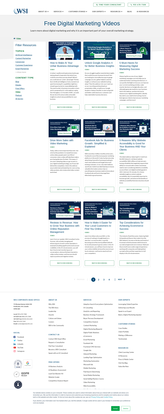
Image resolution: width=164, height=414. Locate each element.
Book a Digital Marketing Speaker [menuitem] (130, 315)
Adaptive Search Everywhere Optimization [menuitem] (98, 304)
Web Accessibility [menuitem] (89, 386)
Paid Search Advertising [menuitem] (91, 372)
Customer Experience (24, 65)
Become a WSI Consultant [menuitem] (57, 349)
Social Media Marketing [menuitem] (91, 375)
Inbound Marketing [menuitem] (90, 354)
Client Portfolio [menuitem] (123, 332)
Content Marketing (23, 58)
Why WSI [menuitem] (52, 304)
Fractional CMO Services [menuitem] (91, 347)
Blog (129, 11)
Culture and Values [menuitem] (55, 318)
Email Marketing (22, 69)
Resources (116, 11)
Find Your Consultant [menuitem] (56, 346)
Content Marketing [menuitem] (90, 325)
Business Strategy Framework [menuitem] (93, 315)
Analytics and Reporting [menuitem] (91, 311)
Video (17, 92)
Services (58, 11)
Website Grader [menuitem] (54, 377)
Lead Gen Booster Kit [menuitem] (56, 374)
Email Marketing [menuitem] (89, 340)
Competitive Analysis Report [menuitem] (58, 381)
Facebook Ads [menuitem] (88, 343)
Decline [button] (125, 408)
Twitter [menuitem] (19, 340)
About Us (42, 11)
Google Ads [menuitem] (87, 350)
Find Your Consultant (110, 5)
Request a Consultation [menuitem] (56, 342)
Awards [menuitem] (51, 315)
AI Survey (19, 99)
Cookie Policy (107, 397)
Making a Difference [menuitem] (125, 335)
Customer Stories (77, 11)
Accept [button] (115, 408)
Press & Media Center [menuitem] (126, 359)
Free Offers (20, 88)
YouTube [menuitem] (20, 348)
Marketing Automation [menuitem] (91, 361)
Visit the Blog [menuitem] (123, 363)
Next (120, 279)
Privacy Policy (95, 397)
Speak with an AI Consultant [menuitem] (58, 353)
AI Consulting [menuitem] (88, 308)
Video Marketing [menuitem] (89, 382)
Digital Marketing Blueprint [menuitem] (92, 329)
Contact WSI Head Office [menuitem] (57, 339)
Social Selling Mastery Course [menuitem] (93, 379)
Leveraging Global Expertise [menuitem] (128, 304)
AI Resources (143, 11)
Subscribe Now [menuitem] (123, 366)
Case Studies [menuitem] (122, 328)
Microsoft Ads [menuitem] (88, 364)
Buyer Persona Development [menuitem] (93, 318)
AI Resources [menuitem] (122, 356)
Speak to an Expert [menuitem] (124, 311)
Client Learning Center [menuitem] (126, 352)
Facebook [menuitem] (20, 337)
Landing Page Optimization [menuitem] (92, 357)
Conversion (19, 62)
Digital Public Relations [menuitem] (91, 333)
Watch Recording (65, 107)
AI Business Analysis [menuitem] (56, 366)
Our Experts (98, 11)
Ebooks (18, 85)
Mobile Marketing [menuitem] (89, 368)
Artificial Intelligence (23, 55)
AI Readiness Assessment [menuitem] (57, 370)
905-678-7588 (139, 5)
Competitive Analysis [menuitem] (90, 322)
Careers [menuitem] (51, 322)
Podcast (18, 95)
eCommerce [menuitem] (87, 336)
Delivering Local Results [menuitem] (126, 308)
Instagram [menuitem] (20, 351)
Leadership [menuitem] (52, 311)
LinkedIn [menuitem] (20, 344)
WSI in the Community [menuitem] (56, 325)
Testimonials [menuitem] (122, 339)
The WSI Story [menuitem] (53, 308)
